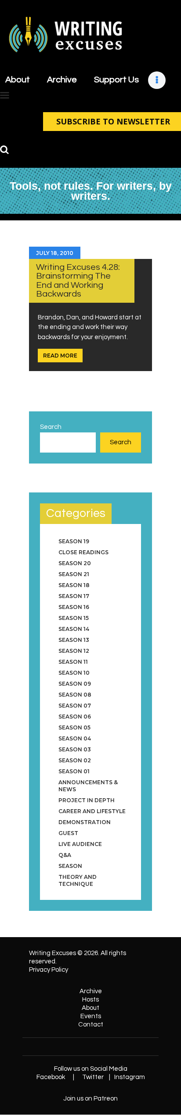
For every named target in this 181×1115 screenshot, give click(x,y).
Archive (91, 991)
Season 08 (74, 694)
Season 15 (73, 618)
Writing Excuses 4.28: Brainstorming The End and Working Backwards (78, 280)
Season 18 (74, 585)
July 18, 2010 (54, 253)
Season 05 (74, 727)
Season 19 (73, 541)
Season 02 (74, 760)
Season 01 (74, 771)
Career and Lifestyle (92, 811)
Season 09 (74, 683)
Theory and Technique (77, 880)
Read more (60, 355)
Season (70, 866)
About (90, 1008)
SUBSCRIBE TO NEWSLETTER (113, 121)
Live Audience (80, 844)
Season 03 (74, 749)
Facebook (50, 1077)
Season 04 (74, 738)
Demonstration (84, 822)
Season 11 (73, 661)
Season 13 (73, 640)
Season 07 (74, 705)
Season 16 (73, 607)
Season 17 (73, 596)
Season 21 (73, 574)
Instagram (129, 1077)
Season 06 (74, 716)
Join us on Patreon (90, 1098)
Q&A (64, 855)
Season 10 (74, 672)
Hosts (90, 999)
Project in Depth (86, 800)
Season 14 (73, 629)
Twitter (93, 1077)
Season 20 (74, 563)
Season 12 (73, 651)
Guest (68, 833)
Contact (90, 1024)
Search (51, 427)
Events (90, 1016)
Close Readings (83, 552)
